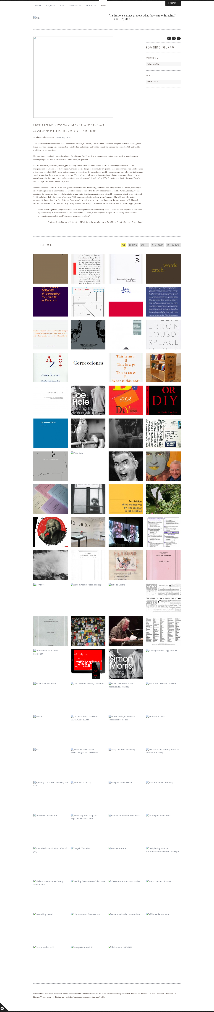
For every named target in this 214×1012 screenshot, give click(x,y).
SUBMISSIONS (75, 6)
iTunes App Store (62, 137)
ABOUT (38, 6)
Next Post (174, 38)
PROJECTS (50, 6)
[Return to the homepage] (71, 17)
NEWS (103, 6)
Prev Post (169, 38)
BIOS (62, 6)
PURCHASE (91, 6)
